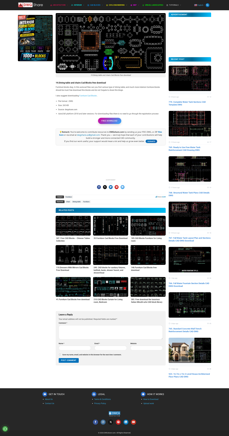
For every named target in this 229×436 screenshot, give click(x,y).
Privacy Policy (100, 403)
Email (97, 344)
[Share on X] (105, 187)
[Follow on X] (110, 422)
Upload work (148, 403)
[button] (207, 5)
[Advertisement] (35, 100)
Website (133, 344)
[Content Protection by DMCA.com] (114, 414)
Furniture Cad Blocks (88, 96)
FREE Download (109, 121)
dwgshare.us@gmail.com (88, 135)
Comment (63, 323)
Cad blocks (95, 5)
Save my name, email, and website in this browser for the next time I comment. (92, 355)
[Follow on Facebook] (95, 422)
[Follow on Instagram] (103, 422)
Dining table (77, 202)
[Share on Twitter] (111, 187)
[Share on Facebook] (99, 187)
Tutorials (174, 5)
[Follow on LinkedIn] (125, 422)
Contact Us (49, 403)
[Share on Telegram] (123, 187)
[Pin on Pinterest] (117, 187)
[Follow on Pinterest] (118, 422)
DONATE (151, 141)
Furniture (69, 197)
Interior (78, 5)
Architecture (59, 5)
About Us (49, 399)
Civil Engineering (117, 5)
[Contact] (5, 429)
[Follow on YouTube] (133, 422)
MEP (135, 5)
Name (61, 344)
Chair (68, 202)
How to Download (150, 399)
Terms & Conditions (102, 399)
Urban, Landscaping (154, 5)
